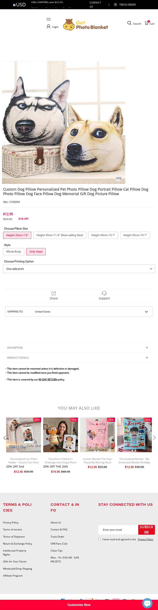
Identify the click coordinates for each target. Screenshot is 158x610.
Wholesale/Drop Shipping (17, 568)
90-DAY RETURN (47, 379)
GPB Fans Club (59, 543)
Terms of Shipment (14, 536)
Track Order (127, 4)
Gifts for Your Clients (15, 561)
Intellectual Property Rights (14, 552)
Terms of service (12, 529)
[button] (4, 446)
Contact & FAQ (59, 529)
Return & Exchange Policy (17, 543)
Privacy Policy (11, 522)
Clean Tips (57, 550)
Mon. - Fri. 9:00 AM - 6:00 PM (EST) (65, 559)
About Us (56, 522)
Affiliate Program (13, 575)
